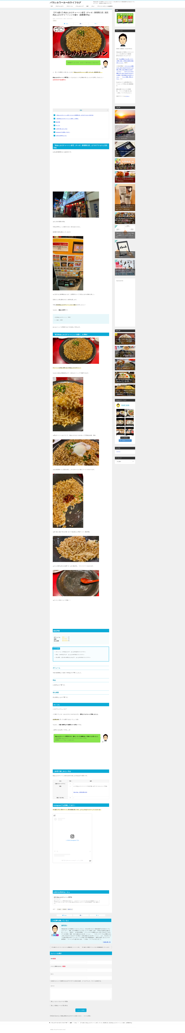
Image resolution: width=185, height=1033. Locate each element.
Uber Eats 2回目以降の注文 (80, 792)
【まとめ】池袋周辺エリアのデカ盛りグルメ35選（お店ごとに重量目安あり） (125, 220)
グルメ (92, 6)
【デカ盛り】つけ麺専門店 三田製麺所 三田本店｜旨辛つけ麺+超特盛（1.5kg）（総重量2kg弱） (125, 392)
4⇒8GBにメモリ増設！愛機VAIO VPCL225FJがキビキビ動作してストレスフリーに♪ (125, 136)
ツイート (118, 451)
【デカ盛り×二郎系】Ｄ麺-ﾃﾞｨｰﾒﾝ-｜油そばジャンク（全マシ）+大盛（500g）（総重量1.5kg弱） (125, 341)
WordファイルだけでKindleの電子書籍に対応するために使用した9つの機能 (125, 254)
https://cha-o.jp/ (57, 899)
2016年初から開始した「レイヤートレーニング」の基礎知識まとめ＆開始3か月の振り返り (125, 272)
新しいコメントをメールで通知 (59, 1001)
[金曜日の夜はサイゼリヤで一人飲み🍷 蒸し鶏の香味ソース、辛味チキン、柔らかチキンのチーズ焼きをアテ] (129, 422)
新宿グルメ (70, 909)
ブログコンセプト (60, 6)
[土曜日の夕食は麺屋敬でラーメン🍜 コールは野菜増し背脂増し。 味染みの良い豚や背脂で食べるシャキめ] (120, 422)
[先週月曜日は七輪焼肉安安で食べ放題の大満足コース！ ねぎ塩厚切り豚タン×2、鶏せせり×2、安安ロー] (129, 431)
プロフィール (70, 6)
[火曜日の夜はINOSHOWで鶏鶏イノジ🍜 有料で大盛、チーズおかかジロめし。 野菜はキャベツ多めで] (120, 413)
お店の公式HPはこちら (61, 135)
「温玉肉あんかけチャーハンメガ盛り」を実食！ (67, 118)
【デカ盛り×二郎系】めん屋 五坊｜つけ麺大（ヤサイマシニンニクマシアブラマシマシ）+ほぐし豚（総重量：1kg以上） (125, 354)
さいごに (58, 125)
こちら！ (127, 96)
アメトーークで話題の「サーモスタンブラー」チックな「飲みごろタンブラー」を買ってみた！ (125, 207)
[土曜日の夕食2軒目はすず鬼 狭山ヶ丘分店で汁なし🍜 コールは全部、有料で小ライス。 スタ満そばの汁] (129, 413)
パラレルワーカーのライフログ (65, 2)
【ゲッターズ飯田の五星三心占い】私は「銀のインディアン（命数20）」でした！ (125, 153)
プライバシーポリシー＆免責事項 (105, 6)
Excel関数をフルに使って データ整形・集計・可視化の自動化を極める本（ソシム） (125, 60)
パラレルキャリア (80, 6)
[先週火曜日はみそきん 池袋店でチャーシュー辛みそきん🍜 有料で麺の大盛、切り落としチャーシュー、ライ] (120, 431)
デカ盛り (59, 909)
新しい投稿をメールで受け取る (59, 1005)
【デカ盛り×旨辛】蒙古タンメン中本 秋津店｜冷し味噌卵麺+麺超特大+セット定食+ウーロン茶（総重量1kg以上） (125, 366)
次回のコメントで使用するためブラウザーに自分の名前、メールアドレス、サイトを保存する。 (76, 981)
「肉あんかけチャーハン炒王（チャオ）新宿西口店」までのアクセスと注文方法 (74, 115)
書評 (88, 6)
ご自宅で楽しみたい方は (61, 128)
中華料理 (64, 909)
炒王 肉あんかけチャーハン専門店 (63, 897)
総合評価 (58, 122)
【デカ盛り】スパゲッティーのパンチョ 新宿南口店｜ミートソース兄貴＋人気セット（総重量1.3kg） (66, 947)
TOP (52, 6)
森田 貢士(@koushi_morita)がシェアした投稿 (72, 860)
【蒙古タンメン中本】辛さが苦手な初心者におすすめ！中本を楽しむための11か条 (125, 179)
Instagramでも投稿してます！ (63, 132)
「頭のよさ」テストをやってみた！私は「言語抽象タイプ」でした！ (125, 235)
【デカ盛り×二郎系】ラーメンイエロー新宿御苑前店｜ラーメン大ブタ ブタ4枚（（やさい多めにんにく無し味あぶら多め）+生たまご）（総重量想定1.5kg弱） (97, 947)
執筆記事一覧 (107, 942)
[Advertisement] (81, 94)
